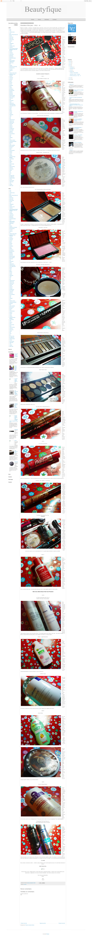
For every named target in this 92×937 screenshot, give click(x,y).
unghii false (11, 181)
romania (10, 155)
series (10, 162)
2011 (70, 79)
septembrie (72, 68)
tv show (10, 179)
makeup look (11, 121)
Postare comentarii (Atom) (29, 925)
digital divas (11, 62)
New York (11, 132)
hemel (10, 262)
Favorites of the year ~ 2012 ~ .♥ (75, 75)
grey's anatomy (12, 96)
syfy (10, 171)
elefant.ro (11, 70)
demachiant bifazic (12, 218)
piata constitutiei (12, 145)
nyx (10, 138)
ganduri (10, 87)
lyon (10, 118)
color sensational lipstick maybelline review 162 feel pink (13, 49)
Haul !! (16, 440)
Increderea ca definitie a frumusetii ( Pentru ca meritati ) (78, 120)
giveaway (11, 253)
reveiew (10, 152)
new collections (12, 133)
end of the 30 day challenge (12, 75)
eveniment (11, 77)
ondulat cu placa (12, 140)
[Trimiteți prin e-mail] (39, 883)
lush (10, 117)
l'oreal (10, 108)
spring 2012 (11, 169)
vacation (10, 184)
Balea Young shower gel (13, 34)
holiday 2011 (11, 103)
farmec (10, 81)
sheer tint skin (11, 324)
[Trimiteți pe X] (41, 883)
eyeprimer (11, 239)
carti (10, 42)
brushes (10, 201)
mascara (10, 127)
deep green (11, 56)
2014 (70, 64)
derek (10, 59)
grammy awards (12, 95)
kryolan (10, 267)
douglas (10, 65)
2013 (70, 65)
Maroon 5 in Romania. (78, 142)
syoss (10, 172)
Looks (10, 276)
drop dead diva (12, 67)
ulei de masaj (11, 180)
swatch (10, 170)
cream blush (11, 54)
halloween (11, 258)
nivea (10, 135)
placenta (10, 147)
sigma (10, 165)
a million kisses (12, 192)
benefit (10, 35)
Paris (10, 304)
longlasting (11, 114)
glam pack (11, 94)
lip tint (10, 109)
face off (10, 80)
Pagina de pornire (43, 923)
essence (10, 76)
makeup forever (12, 119)
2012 (10, 29)
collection (11, 47)
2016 (70, 61)
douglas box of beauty (13, 66)
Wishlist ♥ (16, 429)
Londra (10, 113)
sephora (10, 161)
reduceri (10, 151)
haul (10, 99)
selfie (10, 160)
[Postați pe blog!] (40, 883)
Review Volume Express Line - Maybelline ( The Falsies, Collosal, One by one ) (76, 105)
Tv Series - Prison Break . (74, 72)
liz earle (10, 112)
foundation (11, 85)
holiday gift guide (12, 104)
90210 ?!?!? (71, 84)
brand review (11, 39)
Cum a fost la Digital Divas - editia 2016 (16, 368)
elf (9, 71)
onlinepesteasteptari (12, 141)
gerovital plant (11, 90)
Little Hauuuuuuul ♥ (16, 451)
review (10, 154)
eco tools (10, 69)
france (10, 86)
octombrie (71, 67)
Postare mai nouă (24, 923)
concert (10, 51)
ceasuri (10, 44)
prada (10, 149)
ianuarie (71, 71)
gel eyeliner (11, 89)
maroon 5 (11, 126)
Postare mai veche (62, 923)
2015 (10, 30)
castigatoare (11, 43)
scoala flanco (11, 158)
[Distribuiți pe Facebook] (43, 883)
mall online (11, 123)
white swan (11, 185)
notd (10, 136)
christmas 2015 (12, 206)
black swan (11, 38)
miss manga (11, 290)
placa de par (11, 146)
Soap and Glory (12, 166)
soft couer (11, 167)
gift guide (11, 91)
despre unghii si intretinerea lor (12, 61)
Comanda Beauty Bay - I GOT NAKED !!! (16, 406)
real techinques (12, 150)
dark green (11, 55)
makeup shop (11, 122)
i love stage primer (12, 105)
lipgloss (10, 110)
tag (9, 174)
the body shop (11, 175)
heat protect (11, 100)
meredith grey (11, 128)
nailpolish (11, 131)
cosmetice (11, 52)
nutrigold (10, 137)
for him (10, 244)
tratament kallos (12, 338)
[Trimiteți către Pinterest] (44, 883)
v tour (10, 183)
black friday (11, 37)
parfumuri (11, 142)
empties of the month (12, 233)
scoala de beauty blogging (12, 157)
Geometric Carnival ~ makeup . (75, 74)
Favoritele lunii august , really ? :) (16, 380)
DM (10, 224)
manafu (10, 124)
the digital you (11, 176)
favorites (25, 884)
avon (10, 33)
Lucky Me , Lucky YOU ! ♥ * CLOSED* (16, 356)
